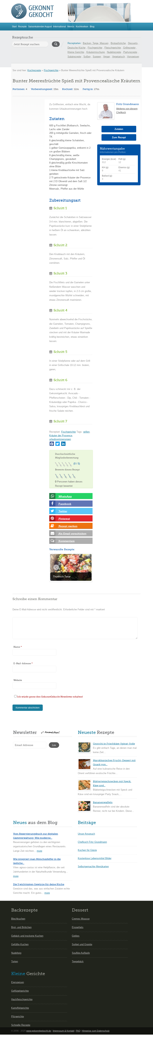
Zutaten (119, 129)
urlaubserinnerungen (60, 439)
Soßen (86, 56)
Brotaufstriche (118, 43)
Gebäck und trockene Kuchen (27, 935)
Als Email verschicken (72, 533)
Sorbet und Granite (82, 944)
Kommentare (66, 541)
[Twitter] (57, 444)
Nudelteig (16, 953)
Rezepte (22, 26)
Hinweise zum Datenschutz (96, 1031)
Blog (92, 26)
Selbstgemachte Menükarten (93, 866)
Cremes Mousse (81, 918)
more (39, 850)
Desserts (133, 43)
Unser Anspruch (86, 833)
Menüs (70, 26)
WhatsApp (65, 496)
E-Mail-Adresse (23, 663)
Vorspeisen (133, 56)
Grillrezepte (129, 47)
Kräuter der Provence (60, 435)
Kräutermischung (95, 52)
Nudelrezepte (114, 52)
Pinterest (64, 518)
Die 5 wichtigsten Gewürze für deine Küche (38, 884)
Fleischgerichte (112, 47)
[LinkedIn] (63, 444)
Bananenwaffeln (103, 802)
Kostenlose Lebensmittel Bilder (94, 858)
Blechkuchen (18, 918)
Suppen (97, 56)
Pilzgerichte (17, 1016)
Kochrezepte (34, 70)
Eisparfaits (77, 927)
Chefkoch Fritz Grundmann (92, 842)
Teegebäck (78, 961)
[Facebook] (52, 444)
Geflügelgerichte (20, 990)
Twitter (62, 511)
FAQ (78, 1031)
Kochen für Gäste (87, 850)
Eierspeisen (17, 982)
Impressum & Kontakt (63, 1031)
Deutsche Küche (76, 47)
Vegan (106, 56)
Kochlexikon (82, 26)
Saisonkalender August (40, 26)
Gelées (75, 935)
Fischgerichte (95, 47)
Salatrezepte (74, 56)
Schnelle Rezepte (20, 1025)
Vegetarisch (118, 56)
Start (14, 26)
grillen (86, 431)
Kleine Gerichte (76, 52)
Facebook (64, 503)
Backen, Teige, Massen (95, 43)
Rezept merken (67, 526)
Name (17, 647)
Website (17, 680)
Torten (14, 961)
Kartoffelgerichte (20, 1008)
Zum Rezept (119, 137)
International (59, 26)
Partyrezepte (130, 52)
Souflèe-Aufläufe (81, 953)
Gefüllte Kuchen (20, 944)
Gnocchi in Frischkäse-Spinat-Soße (114, 743)
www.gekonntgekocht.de (38, 1031)
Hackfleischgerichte (21, 999)
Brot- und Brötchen (21, 927)
